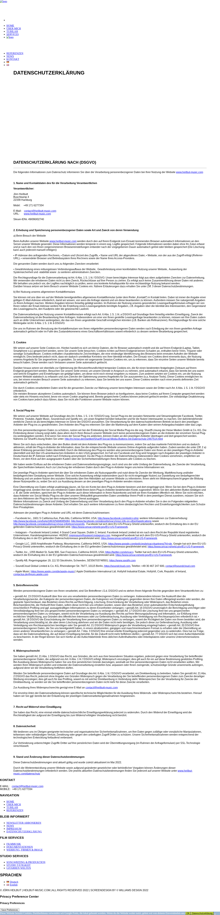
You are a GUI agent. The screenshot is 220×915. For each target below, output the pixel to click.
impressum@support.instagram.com (89, 535)
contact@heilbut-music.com (27, 786)
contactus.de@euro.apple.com (30, 574)
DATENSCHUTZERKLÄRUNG (24, 831)
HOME (10, 25)
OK (188, 913)
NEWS (10, 56)
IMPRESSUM (13, 828)
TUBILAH (12, 31)
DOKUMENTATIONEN (19, 846)
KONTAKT (12, 59)
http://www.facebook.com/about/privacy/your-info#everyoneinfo (49, 524)
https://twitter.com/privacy (119, 552)
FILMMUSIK (13, 844)
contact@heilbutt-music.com (40, 210)
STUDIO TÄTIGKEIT (18, 865)
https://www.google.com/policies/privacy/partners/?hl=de (140, 543)
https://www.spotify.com (122, 560)
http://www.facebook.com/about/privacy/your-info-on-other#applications (111, 521)
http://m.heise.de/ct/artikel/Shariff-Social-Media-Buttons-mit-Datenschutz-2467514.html (114, 439)
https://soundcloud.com (117, 566)
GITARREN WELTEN (18, 868)
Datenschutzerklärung (202, 913)
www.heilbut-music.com (189, 172)
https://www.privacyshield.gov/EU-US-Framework (100, 527)
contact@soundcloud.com (180, 566)
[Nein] (215, 914)
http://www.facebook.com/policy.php (118, 518)
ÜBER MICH (13, 28)
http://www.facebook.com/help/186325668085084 (41, 521)
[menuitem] (113, 20)
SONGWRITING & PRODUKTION (25, 862)
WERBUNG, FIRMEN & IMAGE (24, 849)
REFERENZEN (14, 53)
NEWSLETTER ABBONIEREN (23, 822)
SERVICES (12, 34)
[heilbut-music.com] (110, 8)
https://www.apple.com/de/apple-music (53, 571)
